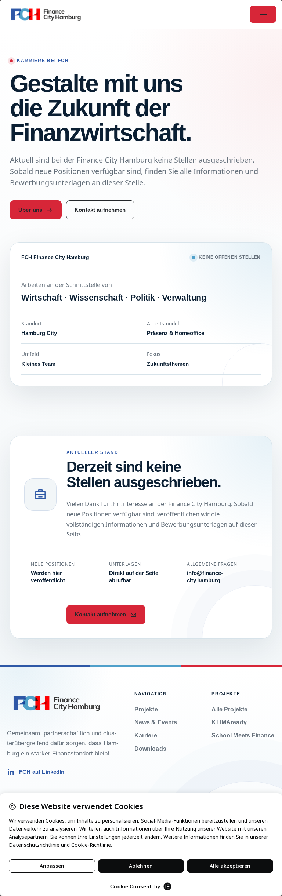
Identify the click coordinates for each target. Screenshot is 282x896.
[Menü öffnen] (263, 14)
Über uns (30, 210)
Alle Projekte (229, 709)
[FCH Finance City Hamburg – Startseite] (46, 14)
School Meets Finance (243, 735)
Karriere (145, 735)
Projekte (146, 709)
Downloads (150, 749)
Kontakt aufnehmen (100, 210)
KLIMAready (229, 722)
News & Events (155, 722)
